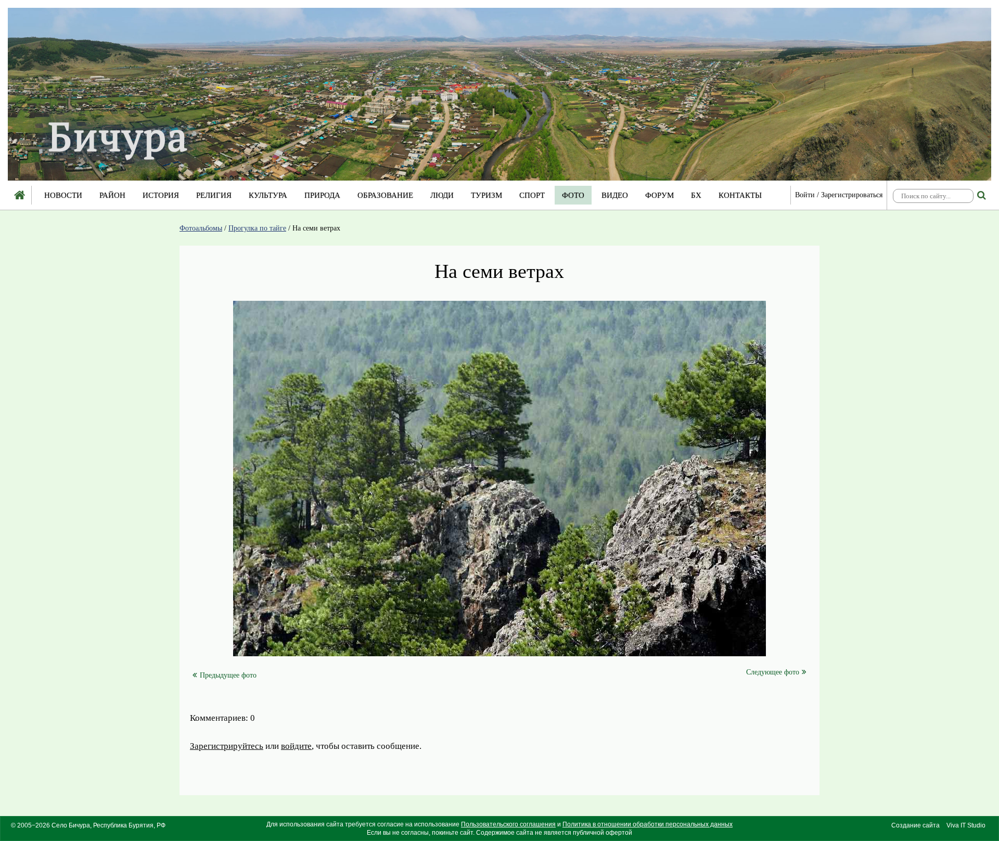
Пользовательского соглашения (508, 824)
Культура (268, 195)
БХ (696, 195)
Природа (322, 195)
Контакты (740, 195)
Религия (214, 195)
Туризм (486, 195)
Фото (573, 195)
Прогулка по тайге (257, 228)
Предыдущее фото (228, 675)
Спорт (532, 195)
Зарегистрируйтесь (226, 746)
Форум (659, 195)
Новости (63, 195)
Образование (385, 195)
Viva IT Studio (965, 825)
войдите (296, 746)
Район (112, 195)
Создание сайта (915, 825)
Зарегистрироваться (851, 195)
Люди (442, 195)
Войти (805, 195)
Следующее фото (772, 672)
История (161, 195)
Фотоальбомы (201, 228)
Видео (614, 195)
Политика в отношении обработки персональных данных (647, 824)
